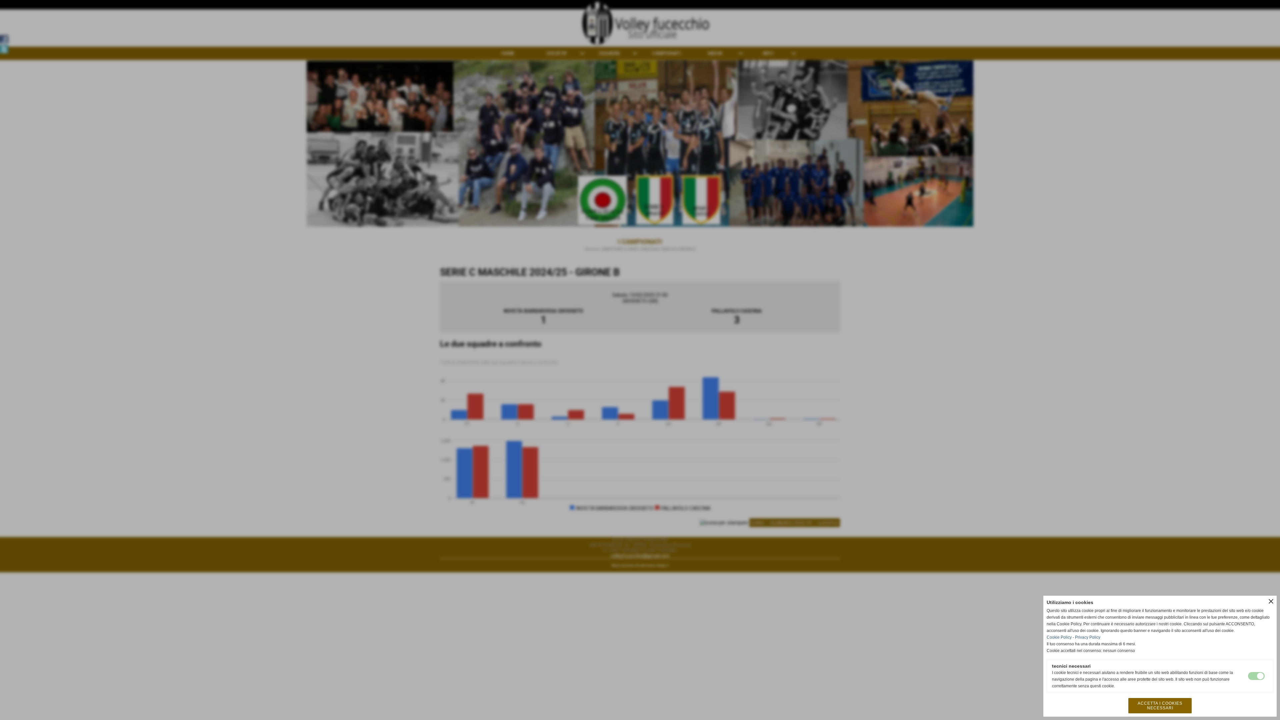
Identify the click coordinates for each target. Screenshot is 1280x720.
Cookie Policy (1059, 637)
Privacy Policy (1087, 637)
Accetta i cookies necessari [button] (1160, 705)
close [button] (1271, 601)
